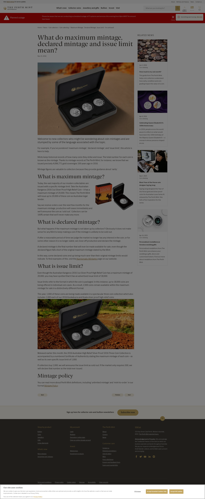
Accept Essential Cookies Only (156, 491)
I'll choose (137, 491)
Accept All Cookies (176, 491)
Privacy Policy (37, 497)
